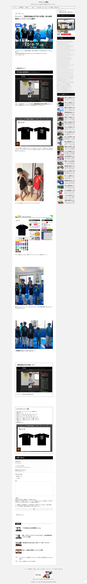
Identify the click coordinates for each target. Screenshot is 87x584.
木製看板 (67, 84)
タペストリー (67, 56)
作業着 (59, 80)
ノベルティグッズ (66, 60)
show (23, 68)
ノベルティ (59, 60)
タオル (62, 56)
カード (68, 48)
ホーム (15, 7)
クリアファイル (67, 50)
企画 (33, 7)
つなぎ (67, 41)
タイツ (59, 56)
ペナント (71, 69)
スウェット (72, 54)
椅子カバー (59, 86)
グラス (73, 50)
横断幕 (64, 86)
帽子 (62, 80)
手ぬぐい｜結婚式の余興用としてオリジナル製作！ (33, 550)
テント (64, 58)
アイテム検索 (50, 7)
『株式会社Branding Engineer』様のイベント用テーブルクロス (35, 542)
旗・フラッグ (62, 84)
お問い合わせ (56, 7)
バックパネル (60, 63)
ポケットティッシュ (69, 71)
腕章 (64, 88)
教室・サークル (21, 514)
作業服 (71, 78)
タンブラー (59, 58)
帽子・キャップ (66, 80)
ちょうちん (63, 41)
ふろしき (66, 43)
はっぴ (62, 43)
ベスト (68, 69)
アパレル (71, 45)
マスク (66, 75)
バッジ (68, 63)
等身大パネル (60, 88)
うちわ (59, 41)
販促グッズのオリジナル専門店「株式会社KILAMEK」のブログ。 (43, 579)
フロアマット (66, 67)
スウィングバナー (66, 54)
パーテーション (70, 65)
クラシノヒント (44, 7)
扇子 (63, 82)
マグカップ (71, 73)
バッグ (65, 63)
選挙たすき (59, 90)
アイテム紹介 (39, 7)
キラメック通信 (43, 2)
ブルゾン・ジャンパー (61, 69)
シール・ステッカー (66, 52)
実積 (17, 514)
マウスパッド (65, 73)
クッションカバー (61, 50)
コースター (59, 52)
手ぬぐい (67, 82)
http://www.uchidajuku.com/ (28, 394)
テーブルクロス (69, 58)
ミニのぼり (59, 78)
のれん (59, 43)
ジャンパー (59, 54)
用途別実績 (21, 7)
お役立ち (27, 7)
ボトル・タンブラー (61, 71)
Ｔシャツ (70, 90)
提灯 (58, 84)
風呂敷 (64, 90)
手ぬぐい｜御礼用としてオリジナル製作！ (27, 561)
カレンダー (64, 48)
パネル (65, 65)
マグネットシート (61, 75)
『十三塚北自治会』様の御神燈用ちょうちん (31, 528)
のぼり (71, 41)
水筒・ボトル (68, 86)
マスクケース (71, 75)
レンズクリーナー (66, 78)
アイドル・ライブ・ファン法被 (63, 45)
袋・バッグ (68, 88)
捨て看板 (71, 82)
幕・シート (59, 82)
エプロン (59, 48)
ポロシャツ (59, 73)
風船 (67, 90)
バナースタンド (60, 65)
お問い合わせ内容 (18, 474)
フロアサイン (60, 67)
